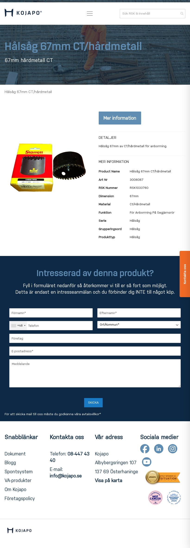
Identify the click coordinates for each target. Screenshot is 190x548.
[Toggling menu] (90, 14)
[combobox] (152, 13)
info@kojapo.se (66, 476)
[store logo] (23, 14)
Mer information (120, 118)
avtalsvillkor (90, 414)
